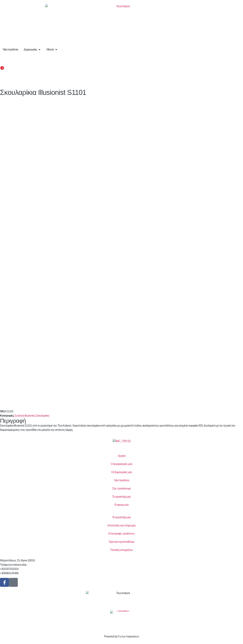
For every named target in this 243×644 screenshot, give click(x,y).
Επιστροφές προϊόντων (121, 533)
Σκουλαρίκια (42, 415)
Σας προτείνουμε (121, 488)
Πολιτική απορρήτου (121, 549)
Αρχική (121, 455)
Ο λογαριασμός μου (121, 463)
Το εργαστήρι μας (121, 496)
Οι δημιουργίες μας (121, 472)
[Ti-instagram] (13, 582)
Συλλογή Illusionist (24, 415)
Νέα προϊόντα (121, 480)
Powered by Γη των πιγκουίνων (121, 636)
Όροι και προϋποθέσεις (121, 541)
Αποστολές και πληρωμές (121, 525)
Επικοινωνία (121, 504)
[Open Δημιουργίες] (39, 49)
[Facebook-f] (4, 582)
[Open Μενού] (56, 49)
